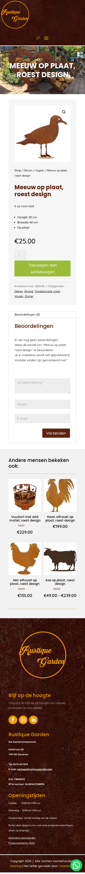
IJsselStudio (67, 866)
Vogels (39, 170)
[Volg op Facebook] (12, 720)
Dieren (28, 170)
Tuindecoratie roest (47, 291)
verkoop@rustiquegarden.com (34, 769)
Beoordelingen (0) (27, 314)
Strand (28, 291)
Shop (17, 170)
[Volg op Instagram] (23, 720)
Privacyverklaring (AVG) (21, 842)
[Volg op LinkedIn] (33, 720)
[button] (64, 112)
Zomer (29, 296)
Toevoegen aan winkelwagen (42, 268)
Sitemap (16, 866)
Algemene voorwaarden (21, 837)
